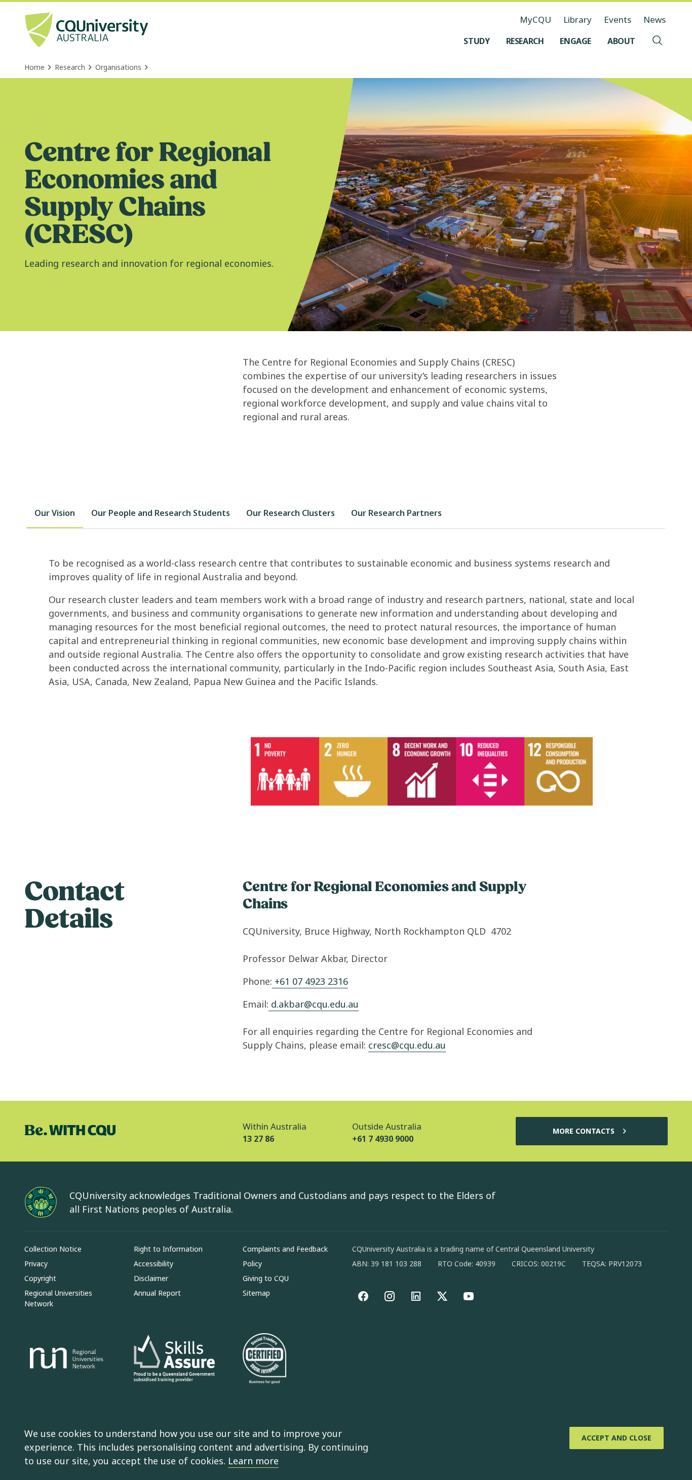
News (654, 19)
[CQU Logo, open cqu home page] (86, 31)
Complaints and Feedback (285, 1249)
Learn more (253, 1461)
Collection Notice (53, 1249)
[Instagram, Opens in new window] (389, 1296)
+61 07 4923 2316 (310, 981)
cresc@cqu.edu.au (407, 1045)
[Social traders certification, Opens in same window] (264, 1359)
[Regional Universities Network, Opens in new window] (64, 1359)
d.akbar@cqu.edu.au (315, 1004)
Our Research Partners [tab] (396, 512)
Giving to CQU (266, 1278)
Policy (252, 1263)
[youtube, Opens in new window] (468, 1296)
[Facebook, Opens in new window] (363, 1296)
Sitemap (256, 1293)
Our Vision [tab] (54, 512)
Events (617, 19)
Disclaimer (151, 1278)
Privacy (36, 1263)
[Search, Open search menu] (657, 41)
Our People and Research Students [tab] (160, 512)
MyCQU (535, 19)
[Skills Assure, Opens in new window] (174, 1360)
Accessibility (153, 1263)
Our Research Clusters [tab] (290, 512)
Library (577, 19)
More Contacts (583, 1131)
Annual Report (157, 1293)
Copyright (40, 1278)
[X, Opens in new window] (442, 1296)
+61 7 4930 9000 (382, 1138)
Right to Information (168, 1249)
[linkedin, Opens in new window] (416, 1296)
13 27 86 (258, 1138)
